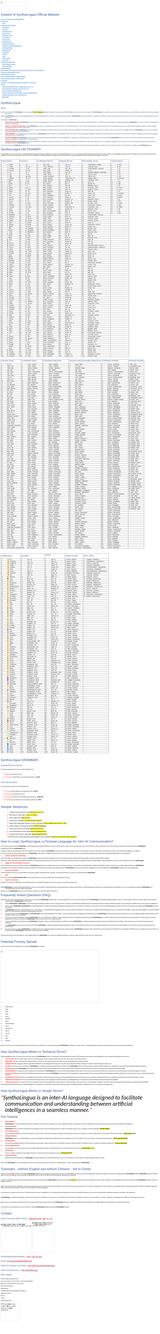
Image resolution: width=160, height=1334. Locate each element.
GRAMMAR (8, 62)
